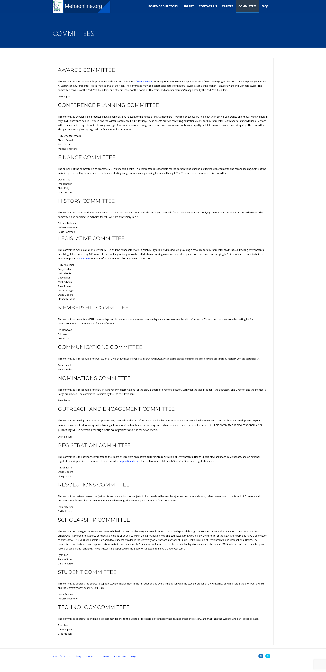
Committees (247, 6)
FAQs (264, 6)
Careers (227, 6)
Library (188, 6)
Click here (84, 258)
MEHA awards (144, 81)
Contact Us (208, 6)
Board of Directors (163, 6)
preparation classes (129, 461)
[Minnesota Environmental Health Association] (82, 6)
